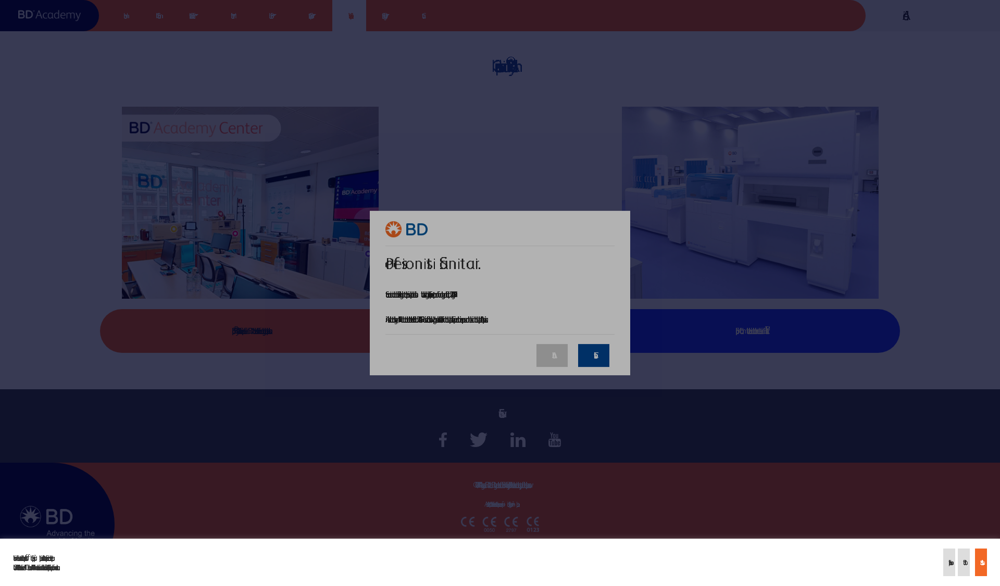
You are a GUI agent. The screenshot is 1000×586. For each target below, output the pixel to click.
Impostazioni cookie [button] (949, 562)
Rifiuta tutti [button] (964, 562)
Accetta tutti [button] (981, 562)
